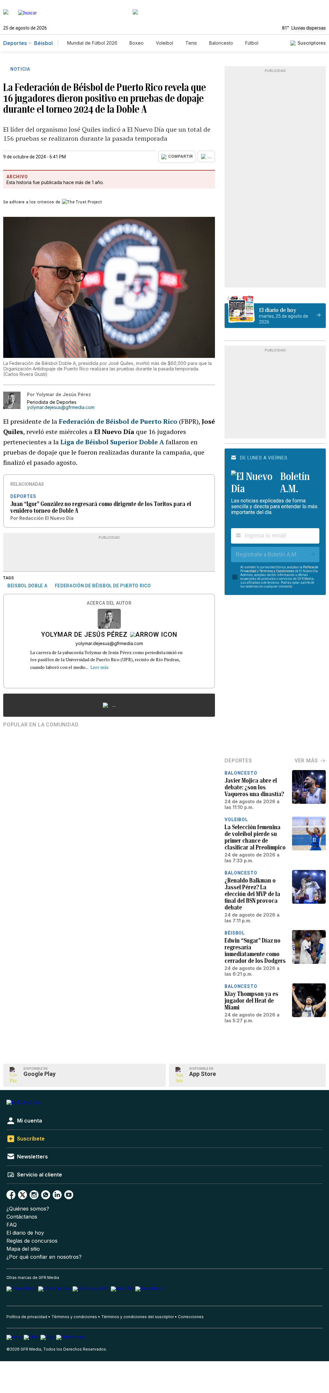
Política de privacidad (26, 1316)
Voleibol (164, 43)
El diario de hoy (25, 1233)
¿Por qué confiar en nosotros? (44, 1257)
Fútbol (251, 43)
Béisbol (43, 43)
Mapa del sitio (23, 1249)
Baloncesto (221, 43)
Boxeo (136, 43)
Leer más (99, 667)
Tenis (191, 43)
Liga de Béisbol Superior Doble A (112, 442)
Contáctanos (21, 1217)
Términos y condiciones (74, 1316)
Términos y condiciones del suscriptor (137, 1316)
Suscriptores (312, 43)
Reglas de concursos (32, 1241)
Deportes (15, 43)
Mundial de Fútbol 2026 (92, 43)
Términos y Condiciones (276, 571)
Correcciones (191, 1316)
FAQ (11, 1225)
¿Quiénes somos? (27, 1209)
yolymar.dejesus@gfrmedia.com (60, 407)
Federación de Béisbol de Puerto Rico (118, 421)
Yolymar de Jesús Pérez (84, 635)
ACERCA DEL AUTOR (109, 603)
